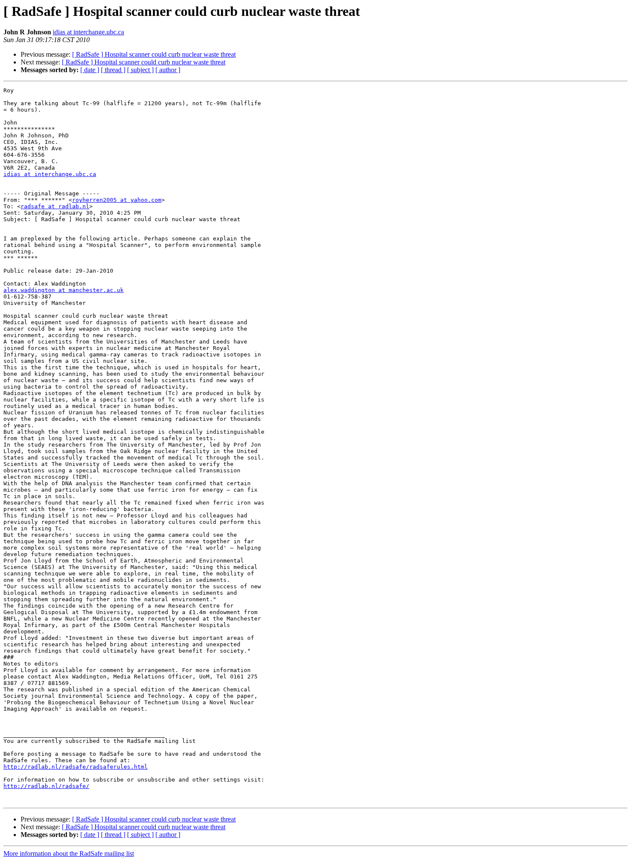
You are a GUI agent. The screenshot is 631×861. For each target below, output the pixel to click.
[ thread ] (113, 69)
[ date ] (89, 69)
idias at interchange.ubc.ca (88, 32)
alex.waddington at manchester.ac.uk (63, 290)
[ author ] (167, 69)
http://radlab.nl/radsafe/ (46, 786)
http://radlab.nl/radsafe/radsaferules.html (75, 767)
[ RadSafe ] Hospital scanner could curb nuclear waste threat (154, 54)
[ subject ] (140, 69)
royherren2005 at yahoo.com (116, 200)
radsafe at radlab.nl (55, 206)
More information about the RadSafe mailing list (68, 853)
